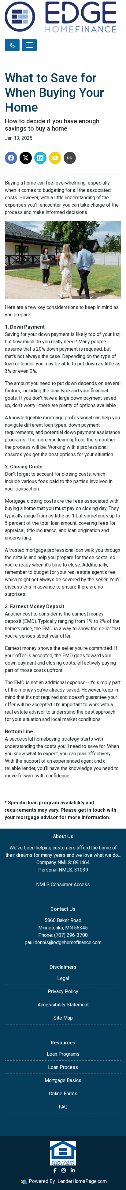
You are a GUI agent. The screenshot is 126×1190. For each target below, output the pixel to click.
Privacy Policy (63, 991)
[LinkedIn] (73, 1170)
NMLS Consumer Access (63, 884)
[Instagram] (63, 1170)
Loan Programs (63, 1054)
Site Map (63, 1018)
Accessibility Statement (63, 1005)
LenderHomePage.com (82, 1181)
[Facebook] (55, 1170)
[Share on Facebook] (11, 158)
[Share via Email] (55, 158)
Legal (63, 978)
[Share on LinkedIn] (40, 158)
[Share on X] (26, 158)
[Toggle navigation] (29, 45)
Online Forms (63, 1094)
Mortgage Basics (63, 1080)
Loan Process (63, 1067)
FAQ (63, 1107)
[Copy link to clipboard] (70, 158)
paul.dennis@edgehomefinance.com (63, 942)
